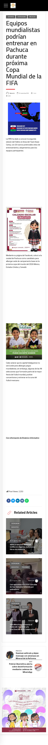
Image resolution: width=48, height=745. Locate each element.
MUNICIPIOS (15, 527)
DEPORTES (11, 17)
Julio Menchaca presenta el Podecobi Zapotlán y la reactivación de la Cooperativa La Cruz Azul (23, 628)
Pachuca (32, 17)
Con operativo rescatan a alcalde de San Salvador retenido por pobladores (23, 587)
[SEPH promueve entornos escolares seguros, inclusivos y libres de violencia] (24, 536)
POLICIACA (25, 567)
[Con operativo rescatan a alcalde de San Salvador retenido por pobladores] (24, 576)
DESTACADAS (22, 17)
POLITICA (25, 607)
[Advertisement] (24, 177)
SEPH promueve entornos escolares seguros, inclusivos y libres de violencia (22, 547)
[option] (24, 119)
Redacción (12, 93)
